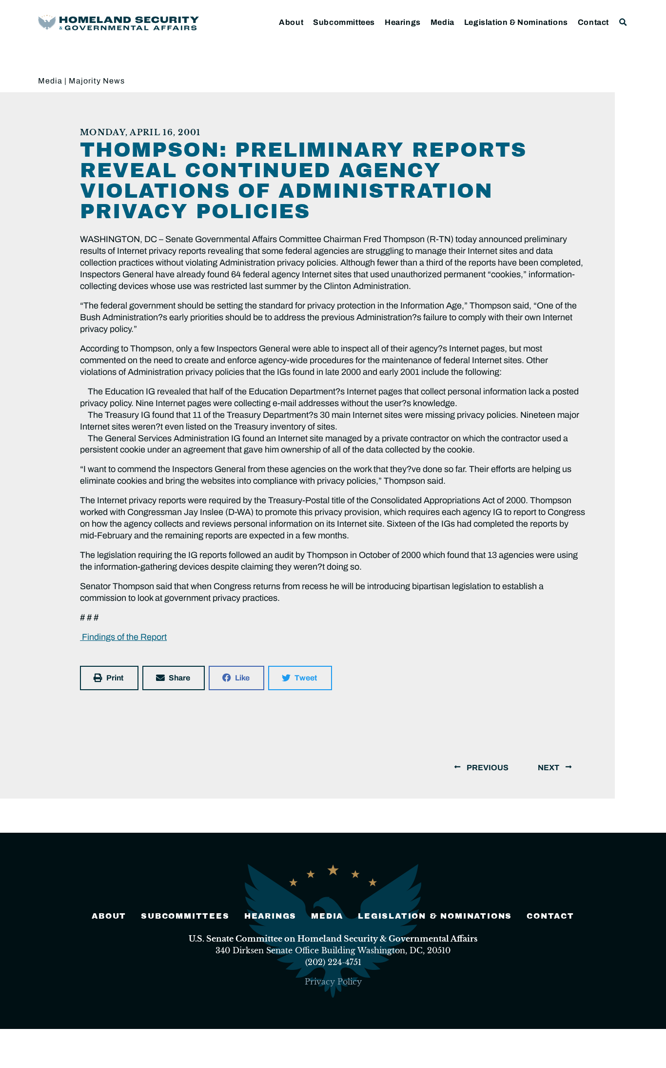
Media (442, 22)
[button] (623, 22)
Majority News (97, 81)
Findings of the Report (123, 637)
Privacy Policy (333, 981)
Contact (593, 22)
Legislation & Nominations (516, 22)
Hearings (403, 22)
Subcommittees (344, 22)
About (291, 22)
